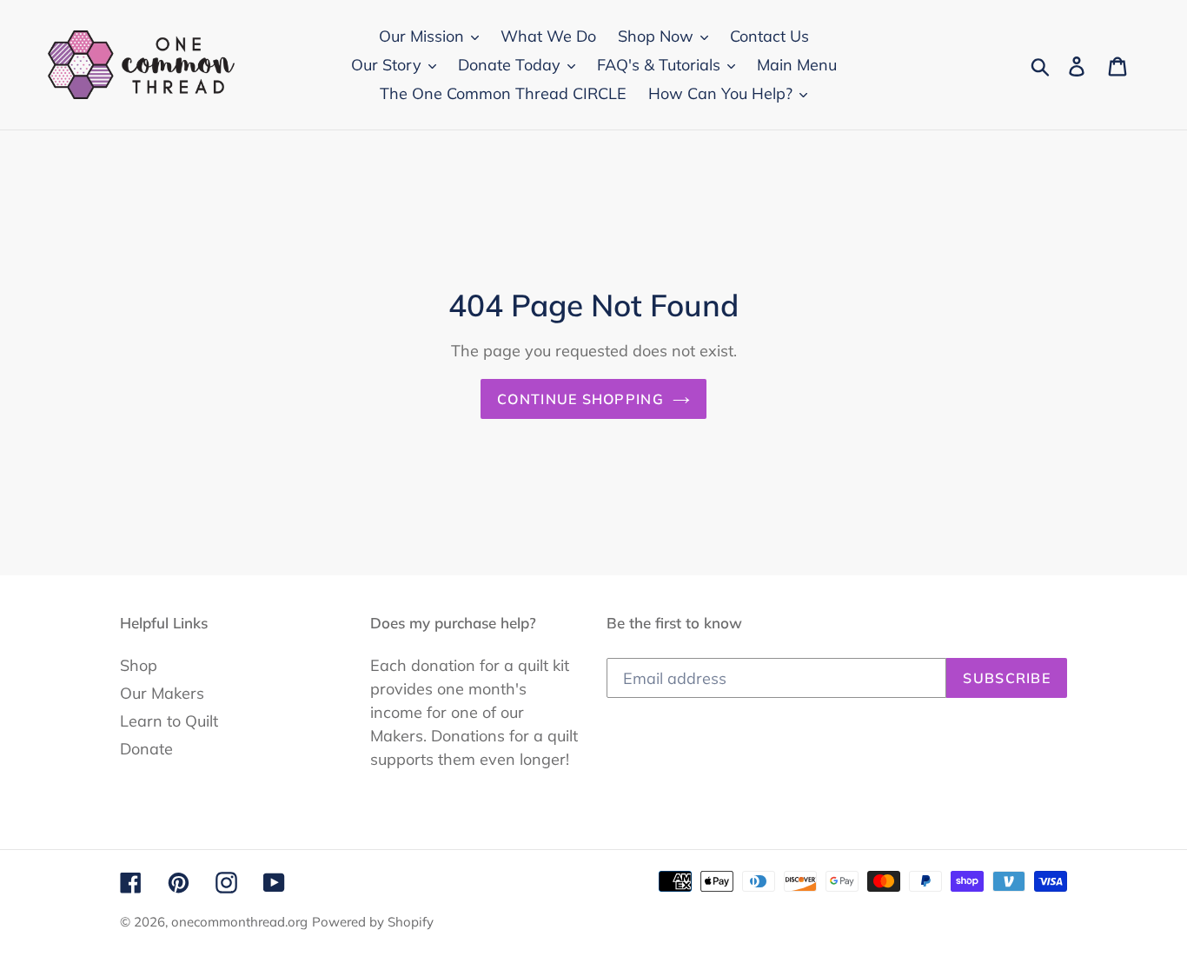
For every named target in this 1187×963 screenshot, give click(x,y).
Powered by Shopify (373, 921)
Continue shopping (580, 399)
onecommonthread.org (239, 921)
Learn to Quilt (169, 721)
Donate (146, 749)
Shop (138, 665)
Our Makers (162, 693)
